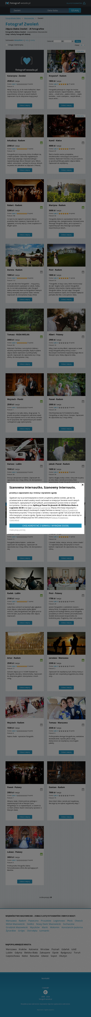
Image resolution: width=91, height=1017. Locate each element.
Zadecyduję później (17, 530)
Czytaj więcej (14, 520)
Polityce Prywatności (69, 510)
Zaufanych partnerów (41, 508)
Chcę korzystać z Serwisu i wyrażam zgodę (45, 525)
